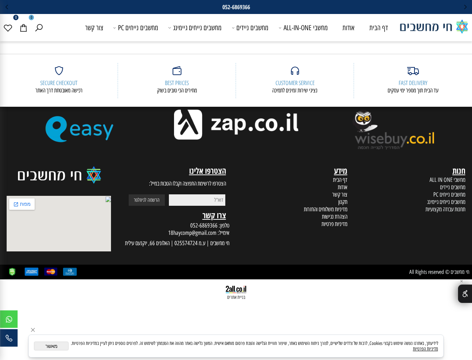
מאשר (51, 346)
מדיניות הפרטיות (425, 349)
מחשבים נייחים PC (138, 28)
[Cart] (23, 27)
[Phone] (9, 340)
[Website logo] (433, 24)
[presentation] (7, 7)
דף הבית (378, 28)
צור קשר (94, 28)
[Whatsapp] (9, 321)
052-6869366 (204, 225)
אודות (348, 28)
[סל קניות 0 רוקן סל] (236, 51)
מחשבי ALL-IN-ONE (306, 28)
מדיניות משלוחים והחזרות (325, 209)
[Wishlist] (7, 27)
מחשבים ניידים (252, 28)
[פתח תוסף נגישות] (465, 294)
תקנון (342, 201)
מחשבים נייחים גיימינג (197, 28)
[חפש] (38, 27)
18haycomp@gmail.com (192, 232)
